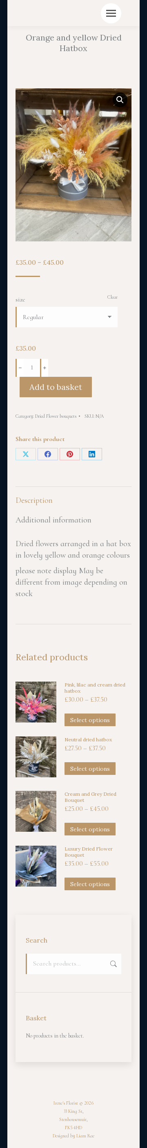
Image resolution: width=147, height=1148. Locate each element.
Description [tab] (34, 500)
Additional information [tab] (53, 520)
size (20, 299)
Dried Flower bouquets (55, 416)
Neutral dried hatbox (88, 739)
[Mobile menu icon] (111, 13)
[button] (120, 99)
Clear (112, 297)
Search (113, 964)
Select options (90, 720)
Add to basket (55, 387)
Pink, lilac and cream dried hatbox (95, 688)
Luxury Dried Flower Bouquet (89, 852)
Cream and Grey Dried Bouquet (90, 797)
